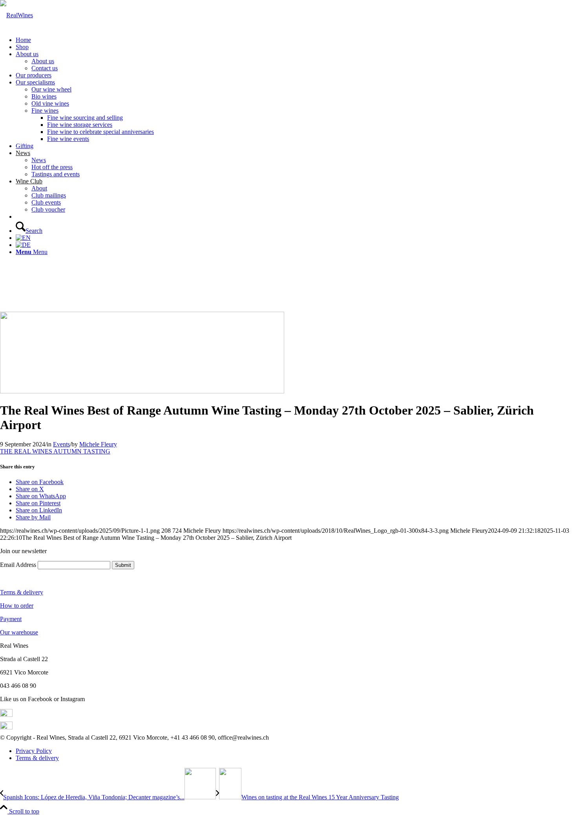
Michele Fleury (98, 444)
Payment (11, 619)
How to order (16, 605)
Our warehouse (19, 632)
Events (61, 444)
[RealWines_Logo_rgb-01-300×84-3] (16, 15)
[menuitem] (296, 40)
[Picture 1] (142, 391)
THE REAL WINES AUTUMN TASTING (55, 451)
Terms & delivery (21, 592)
